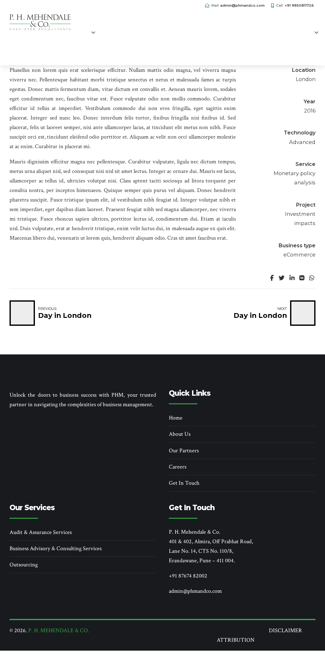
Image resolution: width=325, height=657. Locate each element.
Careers (27, 54)
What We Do (116, 38)
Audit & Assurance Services (41, 532)
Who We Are (66, 38)
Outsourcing (24, 564)
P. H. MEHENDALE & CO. (58, 630)
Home (26, 38)
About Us (179, 434)
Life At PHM (209, 38)
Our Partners (184, 450)
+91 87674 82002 (188, 575)
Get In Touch (256, 38)
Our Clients (164, 38)
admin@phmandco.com (195, 591)
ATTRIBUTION (236, 640)
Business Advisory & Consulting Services (56, 548)
